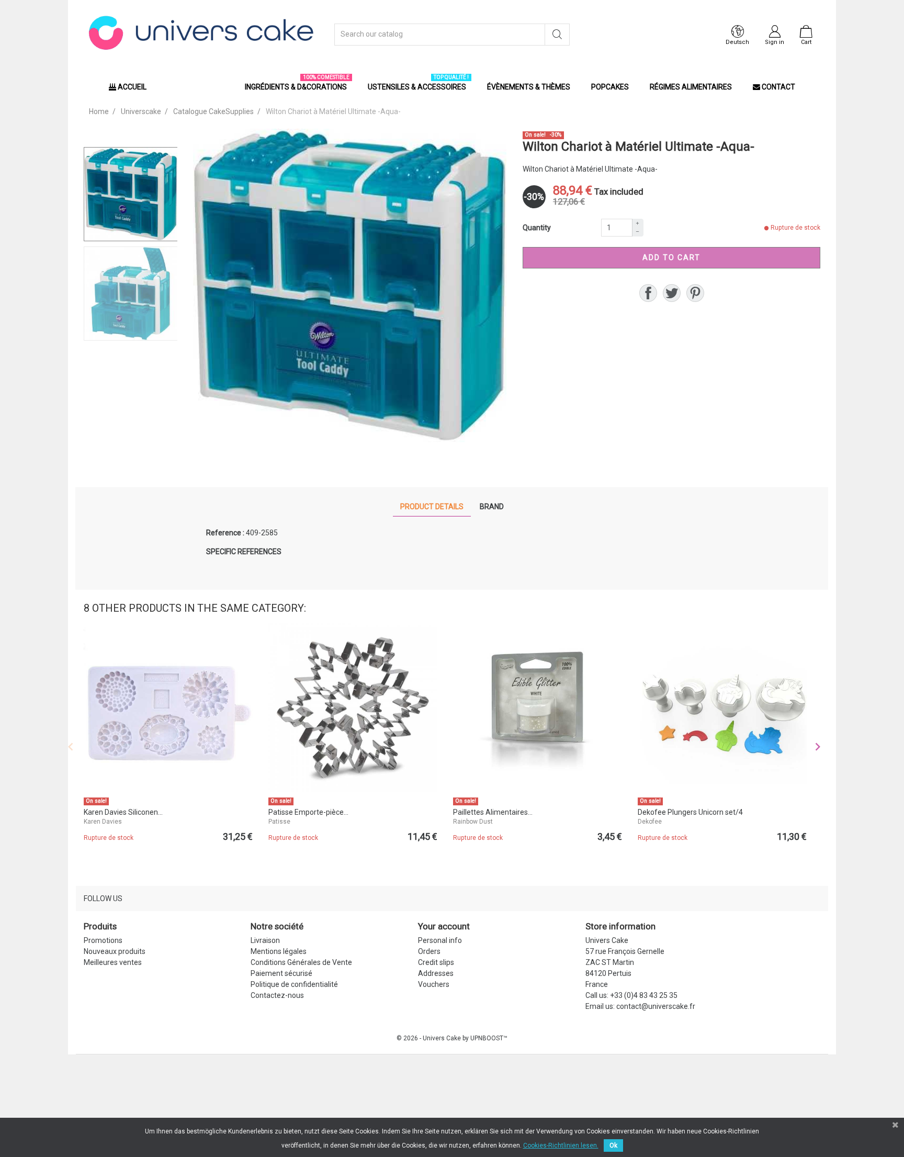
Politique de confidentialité (294, 984)
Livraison (265, 940)
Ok (613, 1145)
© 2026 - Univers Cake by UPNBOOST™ (452, 1038)
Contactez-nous (277, 995)
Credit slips (436, 962)
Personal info (440, 940)
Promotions (103, 940)
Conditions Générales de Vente (301, 962)
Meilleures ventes (113, 962)
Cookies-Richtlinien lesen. (560, 1145)
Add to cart (671, 257)
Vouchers (433, 984)
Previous (70, 747)
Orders (429, 951)
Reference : (225, 533)
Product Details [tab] (432, 506)
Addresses (436, 973)
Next (818, 747)
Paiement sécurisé (281, 973)
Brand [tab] (492, 506)
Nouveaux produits (114, 951)
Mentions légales (279, 951)
